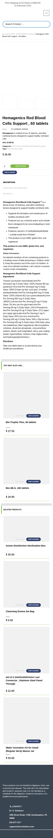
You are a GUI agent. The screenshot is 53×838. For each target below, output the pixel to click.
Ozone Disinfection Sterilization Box (26, 545)
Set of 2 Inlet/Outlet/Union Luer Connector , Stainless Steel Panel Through (24, 680)
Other (32, 34)
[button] (26, 833)
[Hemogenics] (26, 67)
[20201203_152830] (26, 104)
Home (4, 34)
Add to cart (20, 166)
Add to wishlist (9, 172)
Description (9, 182)
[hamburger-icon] (46, 13)
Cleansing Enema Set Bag (20, 611)
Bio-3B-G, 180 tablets (17, 488)
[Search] (47, 24)
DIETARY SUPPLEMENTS (18, 34)
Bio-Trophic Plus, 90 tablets (21, 422)
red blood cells (16, 149)
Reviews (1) (8, 193)
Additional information (15, 188)
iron (8, 149)
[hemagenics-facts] (43, 104)
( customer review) (19, 129)
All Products (16, 146)
